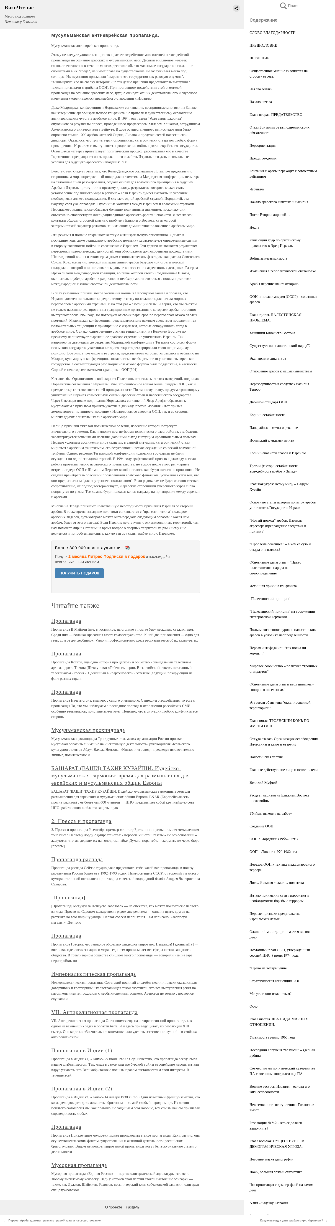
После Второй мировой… (270, 214)
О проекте (113, 1207)
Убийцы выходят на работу (271, 813)
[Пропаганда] (68, 897)
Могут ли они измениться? (270, 993)
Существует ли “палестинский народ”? (280, 345)
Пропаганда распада (77, 859)
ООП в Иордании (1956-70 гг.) (274, 838)
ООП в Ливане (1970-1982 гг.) (273, 851)
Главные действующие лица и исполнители (284, 769)
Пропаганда (66, 620)
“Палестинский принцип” (270, 598)
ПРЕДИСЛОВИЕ (263, 45)
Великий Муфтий (263, 782)
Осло (254, 1006)
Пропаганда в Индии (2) (81, 1088)
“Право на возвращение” (269, 968)
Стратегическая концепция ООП (275, 980)
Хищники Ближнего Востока (272, 332)
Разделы (133, 1207)
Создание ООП (261, 826)
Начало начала (261, 101)
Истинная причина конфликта (273, 585)
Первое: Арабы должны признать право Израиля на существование (54, 1220)
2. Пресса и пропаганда (81, 820)
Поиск (288, 6)
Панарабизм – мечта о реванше (274, 427)
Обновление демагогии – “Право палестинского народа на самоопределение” (275, 567)
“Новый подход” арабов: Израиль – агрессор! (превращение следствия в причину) (278, 525)
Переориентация (263, 145)
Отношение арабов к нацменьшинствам (281, 371)
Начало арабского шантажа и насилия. (279, 201)
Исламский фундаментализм (272, 440)
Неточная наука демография (271, 1159)
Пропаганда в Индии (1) (81, 1050)
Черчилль (257, 189)
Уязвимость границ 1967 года (272, 1037)
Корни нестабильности (267, 414)
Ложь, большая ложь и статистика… (278, 1171)
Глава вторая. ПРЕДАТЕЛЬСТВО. (276, 114)
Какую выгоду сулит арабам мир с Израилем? (291, 1220)
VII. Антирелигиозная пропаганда (94, 1012)
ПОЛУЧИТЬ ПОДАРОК (79, 573)
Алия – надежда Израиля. (269, 1202)
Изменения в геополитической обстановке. (283, 270)
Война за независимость (268, 258)
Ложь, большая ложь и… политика (277, 882)
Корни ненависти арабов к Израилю (278, 452)
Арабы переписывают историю (274, 283)
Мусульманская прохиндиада (88, 729)
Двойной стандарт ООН (268, 401)
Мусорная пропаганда (79, 1164)
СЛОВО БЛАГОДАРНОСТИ (273, 32)
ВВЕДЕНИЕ (259, 58)
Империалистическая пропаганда (93, 973)
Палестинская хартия (266, 756)
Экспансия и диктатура (268, 358)
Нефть (254, 227)
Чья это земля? (261, 88)
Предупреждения (263, 158)
